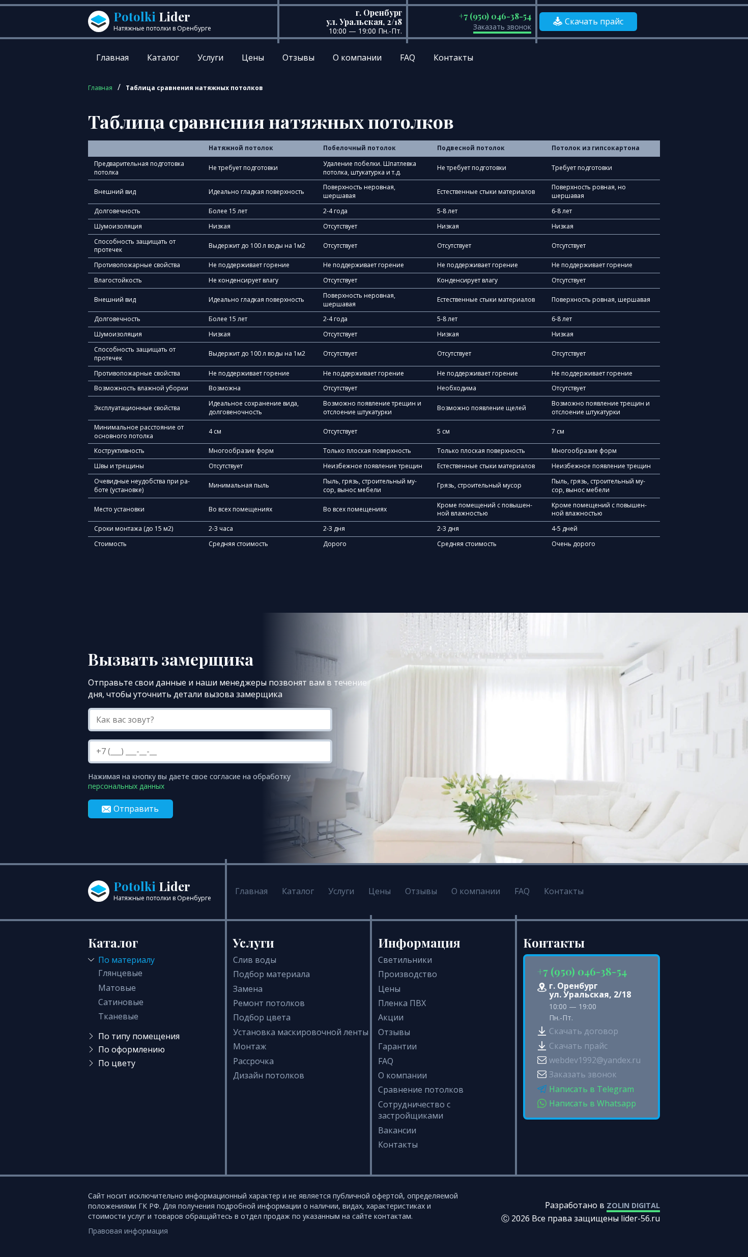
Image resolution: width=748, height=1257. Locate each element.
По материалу (126, 959)
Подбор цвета (262, 1017)
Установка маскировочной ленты (300, 1032)
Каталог (163, 57)
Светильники (405, 959)
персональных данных (126, 786)
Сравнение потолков (421, 1089)
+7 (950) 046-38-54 (495, 16)
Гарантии (397, 1046)
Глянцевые (120, 973)
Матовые (117, 987)
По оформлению (131, 1049)
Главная (112, 57)
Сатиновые (120, 1002)
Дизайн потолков (268, 1075)
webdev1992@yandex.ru (595, 1060)
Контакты (453, 57)
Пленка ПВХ (402, 1003)
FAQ (407, 57)
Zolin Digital (633, 1205)
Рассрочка (253, 1061)
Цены (253, 57)
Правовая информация (128, 1231)
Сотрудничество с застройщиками (414, 1110)
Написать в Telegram (591, 1089)
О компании (357, 57)
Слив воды (254, 959)
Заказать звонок (502, 27)
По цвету (116, 1063)
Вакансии (397, 1130)
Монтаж (249, 1046)
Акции (391, 1017)
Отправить (136, 808)
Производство (407, 974)
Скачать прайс (594, 21)
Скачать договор (583, 1031)
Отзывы (298, 57)
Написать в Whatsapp (592, 1103)
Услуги (210, 57)
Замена (248, 988)
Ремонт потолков (269, 1003)
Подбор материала (271, 974)
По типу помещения (139, 1036)
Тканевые (118, 1016)
